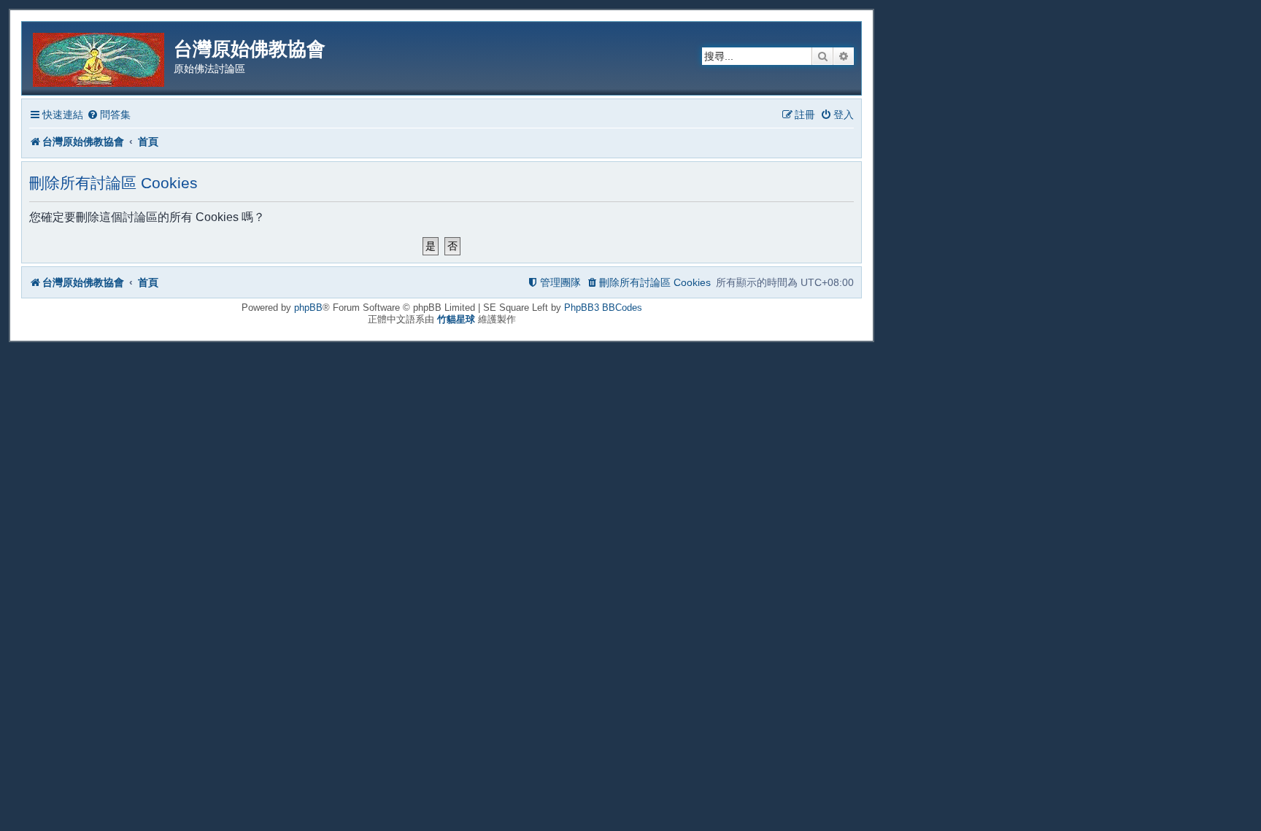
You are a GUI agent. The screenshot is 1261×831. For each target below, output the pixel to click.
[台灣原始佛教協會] (100, 57)
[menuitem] (109, 115)
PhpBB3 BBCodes (603, 307)
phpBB (308, 307)
